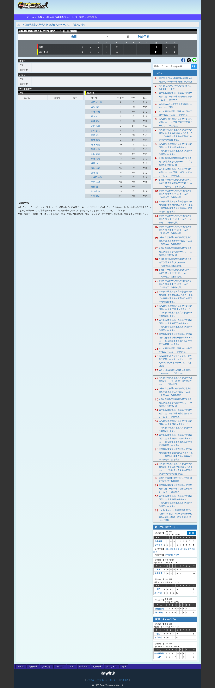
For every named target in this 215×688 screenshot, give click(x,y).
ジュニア (60, 666)
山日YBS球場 (70, 31)
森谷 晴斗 (95, 107)
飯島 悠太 (95, 130)
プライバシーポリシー (107, 680)
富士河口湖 (159, 608)
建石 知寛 (95, 144)
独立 (111, 666)
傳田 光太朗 (96, 102)
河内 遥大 (95, 126)
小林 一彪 (95, 111)
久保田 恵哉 (96, 177)
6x (117, 51)
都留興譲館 (159, 653)
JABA (71, 666)
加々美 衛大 (96, 191)
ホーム (30, 16)
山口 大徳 (95, 154)
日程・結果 (78, 16)
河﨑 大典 (95, 149)
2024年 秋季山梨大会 (57, 16)
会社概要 (90, 680)
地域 (124, 666)
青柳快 (176, 554)
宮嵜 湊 (94, 172)
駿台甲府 (143, 36)
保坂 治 (94, 163)
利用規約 (124, 680)
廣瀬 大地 (95, 158)
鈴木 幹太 (95, 116)
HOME (21, 666)
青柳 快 (94, 186)
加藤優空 (187, 549)
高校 (40, 16)
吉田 (74, 36)
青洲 (158, 569)
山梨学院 (158, 541)
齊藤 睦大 (95, 135)
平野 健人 (95, 196)
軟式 (83, 666)
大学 (46, 666)
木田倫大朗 (178, 549)
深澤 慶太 (95, 121)
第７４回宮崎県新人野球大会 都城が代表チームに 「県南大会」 (51, 24)
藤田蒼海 (169, 549)
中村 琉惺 (95, 182)
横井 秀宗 (95, 140)
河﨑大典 (169, 554)
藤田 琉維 (95, 168)
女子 (97, 666)
